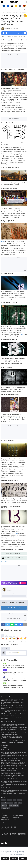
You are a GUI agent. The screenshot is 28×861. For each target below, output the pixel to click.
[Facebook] (5, 827)
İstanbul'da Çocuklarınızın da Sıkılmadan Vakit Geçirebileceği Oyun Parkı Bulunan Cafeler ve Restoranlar (11, 737)
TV (3, 676)
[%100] (12, 5)
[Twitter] (8, 827)
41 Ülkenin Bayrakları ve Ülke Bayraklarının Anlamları (13, 787)
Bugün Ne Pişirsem (13, 805)
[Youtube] (12, 827)
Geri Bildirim (4, 815)
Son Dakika (4, 805)
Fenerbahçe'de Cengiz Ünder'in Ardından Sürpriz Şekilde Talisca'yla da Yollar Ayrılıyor (14, 666)
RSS (14, 821)
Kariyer (15, 813)
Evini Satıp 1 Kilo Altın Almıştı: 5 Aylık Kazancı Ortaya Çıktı (14, 727)
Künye (14, 819)
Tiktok (20, 802)
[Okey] (8, 5)
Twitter (3, 800)
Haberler (3, 12)
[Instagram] (2, 827)
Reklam (3, 821)
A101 (16, 802)
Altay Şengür (11, 28)
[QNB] (16, 5)
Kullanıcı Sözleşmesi (18, 815)
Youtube (20, 800)
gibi (17, 533)
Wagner (23, 334)
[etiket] (25, 15)
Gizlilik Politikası (4, 817)
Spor (4, 663)
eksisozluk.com (4, 139)
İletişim (2, 822)
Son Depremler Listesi (6, 749)
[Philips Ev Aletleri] (3, 5)
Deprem (9, 800)
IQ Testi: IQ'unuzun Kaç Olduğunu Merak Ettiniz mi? (13, 793)
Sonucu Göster (4, 561)
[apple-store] (5, 834)
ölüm (16, 418)
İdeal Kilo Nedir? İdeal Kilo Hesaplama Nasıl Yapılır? (12, 778)
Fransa (3, 241)
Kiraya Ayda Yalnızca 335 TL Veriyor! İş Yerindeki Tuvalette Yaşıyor (13, 673)
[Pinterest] (15, 827)
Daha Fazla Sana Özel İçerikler (13, 607)
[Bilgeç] (24, 5)
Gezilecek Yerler (5, 808)
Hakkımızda (3, 813)
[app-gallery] (22, 834)
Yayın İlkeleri (16, 817)
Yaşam (8, 12)
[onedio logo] (13, 843)
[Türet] (20, 5)
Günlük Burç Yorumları (7, 802)
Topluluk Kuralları (5, 819)
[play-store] (13, 834)
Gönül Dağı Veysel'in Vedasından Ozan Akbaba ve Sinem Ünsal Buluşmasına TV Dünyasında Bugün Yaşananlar (15, 679)
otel (11, 461)
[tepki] (2, 638)
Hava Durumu (4, 747)
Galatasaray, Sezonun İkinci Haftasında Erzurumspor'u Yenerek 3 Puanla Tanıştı (13, 686)
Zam (14, 800)
